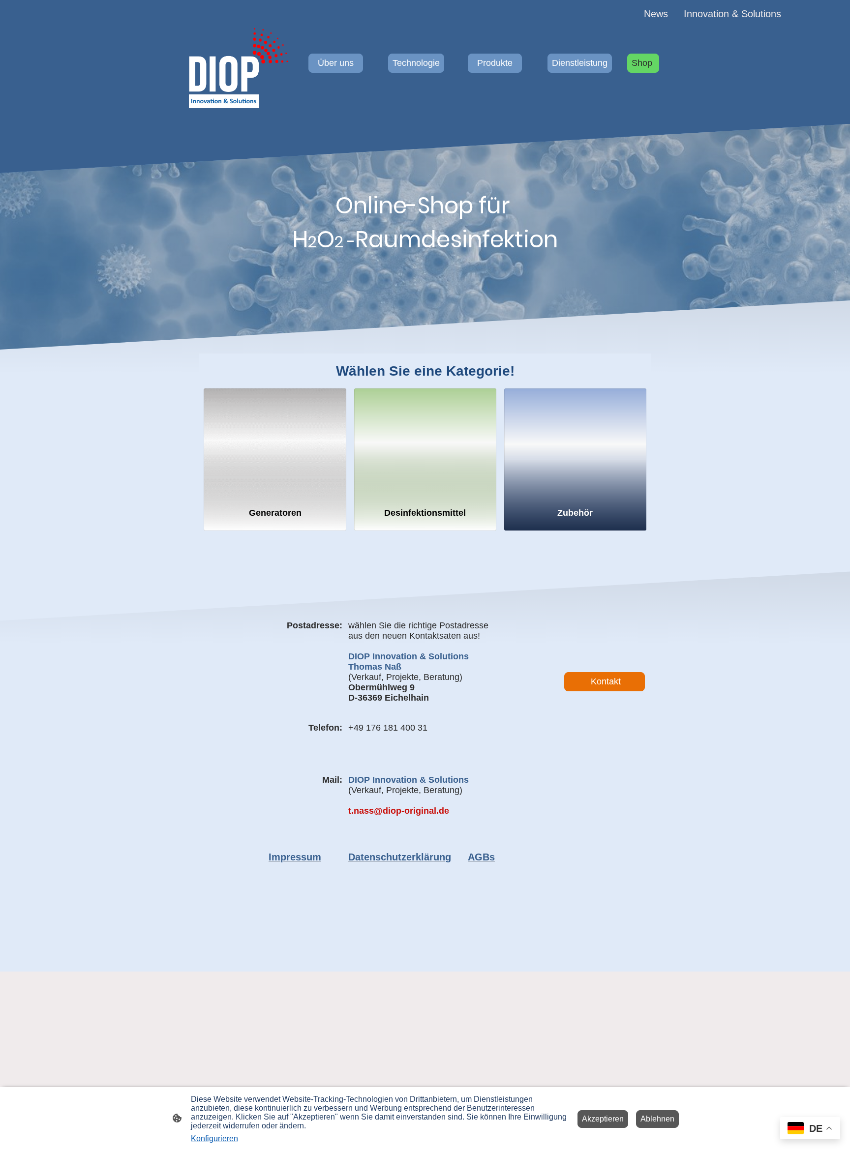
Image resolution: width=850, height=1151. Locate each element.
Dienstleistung (579, 63)
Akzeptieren (603, 1119)
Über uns (336, 63)
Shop (643, 63)
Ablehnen (657, 1119)
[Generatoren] (275, 443)
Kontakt (604, 681)
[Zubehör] (575, 443)
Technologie (416, 63)
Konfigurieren (214, 1138)
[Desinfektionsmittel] (425, 443)
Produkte (494, 63)
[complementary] (810, 1129)
